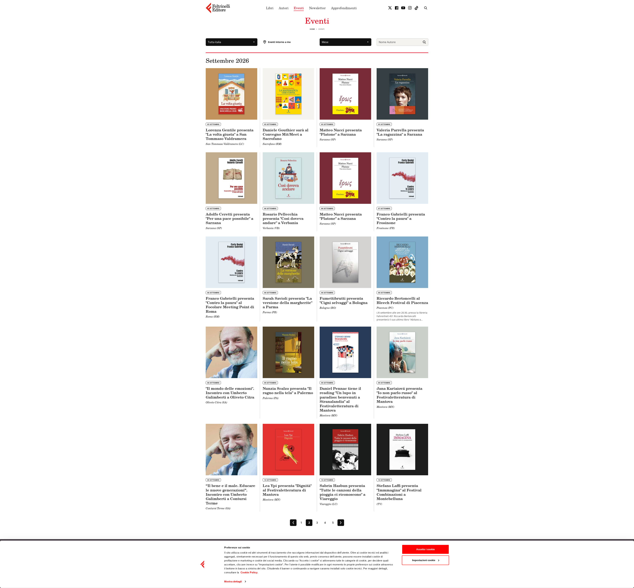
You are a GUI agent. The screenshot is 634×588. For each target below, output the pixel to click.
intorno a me (279, 42)
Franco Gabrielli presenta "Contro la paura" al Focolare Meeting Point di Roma (230, 304)
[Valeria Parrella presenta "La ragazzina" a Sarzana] (402, 93)
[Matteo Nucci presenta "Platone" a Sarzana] (345, 93)
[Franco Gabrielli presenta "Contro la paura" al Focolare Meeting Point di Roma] (231, 262)
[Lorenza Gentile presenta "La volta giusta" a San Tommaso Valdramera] (231, 93)
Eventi (299, 7)
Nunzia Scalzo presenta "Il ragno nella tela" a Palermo (288, 391)
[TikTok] (416, 8)
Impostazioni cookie (423, 560)
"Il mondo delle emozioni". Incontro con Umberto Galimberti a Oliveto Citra (230, 393)
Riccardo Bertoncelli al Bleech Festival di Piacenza (402, 300)
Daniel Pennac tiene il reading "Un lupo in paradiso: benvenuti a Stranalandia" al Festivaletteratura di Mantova (340, 399)
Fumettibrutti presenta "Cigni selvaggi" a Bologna (344, 300)
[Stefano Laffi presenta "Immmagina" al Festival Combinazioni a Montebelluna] (402, 449)
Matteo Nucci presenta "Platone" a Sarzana (341, 132)
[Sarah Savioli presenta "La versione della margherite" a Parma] (288, 262)
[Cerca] (424, 42)
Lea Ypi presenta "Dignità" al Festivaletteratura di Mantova (287, 490)
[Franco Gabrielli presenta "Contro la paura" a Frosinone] (402, 178)
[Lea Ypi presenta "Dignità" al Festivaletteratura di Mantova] (288, 449)
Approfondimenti (344, 7)
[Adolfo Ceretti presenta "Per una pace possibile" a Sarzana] (231, 178)
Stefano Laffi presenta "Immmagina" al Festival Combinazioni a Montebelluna (399, 492)
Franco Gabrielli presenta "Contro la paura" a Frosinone (401, 218)
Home (312, 29)
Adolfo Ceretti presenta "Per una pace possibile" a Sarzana (229, 218)
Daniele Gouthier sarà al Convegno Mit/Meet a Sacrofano (285, 134)
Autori (283, 7)
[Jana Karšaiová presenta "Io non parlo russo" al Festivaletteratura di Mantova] (402, 352)
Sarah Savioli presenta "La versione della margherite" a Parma (287, 302)
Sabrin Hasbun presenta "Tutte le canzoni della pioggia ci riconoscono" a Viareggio (342, 492)
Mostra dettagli (233, 581)
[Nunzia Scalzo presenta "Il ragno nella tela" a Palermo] (288, 352)
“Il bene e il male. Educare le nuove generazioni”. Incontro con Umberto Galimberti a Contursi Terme (230, 494)
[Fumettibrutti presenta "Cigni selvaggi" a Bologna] (345, 262)
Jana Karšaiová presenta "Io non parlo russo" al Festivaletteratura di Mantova (399, 395)
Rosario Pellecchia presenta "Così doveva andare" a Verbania (283, 218)
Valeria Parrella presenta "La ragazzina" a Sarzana (400, 132)
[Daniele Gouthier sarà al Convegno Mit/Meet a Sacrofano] (288, 93)
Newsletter (317, 7)
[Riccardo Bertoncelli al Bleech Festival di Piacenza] (402, 262)
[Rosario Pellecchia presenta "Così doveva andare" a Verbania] (288, 178)
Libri (269, 7)
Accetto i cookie (425, 549)
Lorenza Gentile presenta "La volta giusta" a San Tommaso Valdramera (229, 134)
